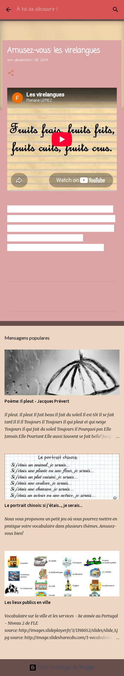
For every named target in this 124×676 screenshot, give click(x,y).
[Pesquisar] (115, 9)
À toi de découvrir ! (37, 9)
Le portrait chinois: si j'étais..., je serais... (43, 505)
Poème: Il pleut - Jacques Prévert (37, 401)
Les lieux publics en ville (28, 602)
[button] (10, 73)
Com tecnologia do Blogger (65, 667)
